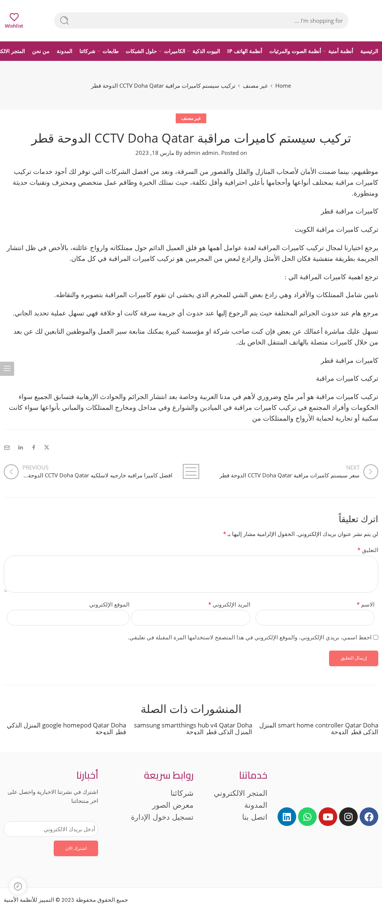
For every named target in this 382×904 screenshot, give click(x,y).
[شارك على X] (47, 448)
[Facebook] (369, 816)
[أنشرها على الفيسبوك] (34, 448)
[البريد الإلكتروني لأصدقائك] (7, 448)
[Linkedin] (287, 816)
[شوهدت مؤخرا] (17, 886)
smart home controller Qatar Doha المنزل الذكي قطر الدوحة (318, 728)
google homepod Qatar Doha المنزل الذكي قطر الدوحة (66, 728)
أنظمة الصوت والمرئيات (295, 50)
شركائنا (87, 50)
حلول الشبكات (141, 50)
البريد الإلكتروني (229, 604)
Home (283, 85)
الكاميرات (174, 50)
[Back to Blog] (191, 471)
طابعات (111, 50)
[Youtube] (328, 816)
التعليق (367, 550)
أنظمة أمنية (340, 50)
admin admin (201, 152)
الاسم (366, 604)
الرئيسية (369, 50)
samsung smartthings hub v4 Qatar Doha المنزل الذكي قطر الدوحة (193, 728)
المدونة (64, 50)
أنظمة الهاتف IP (244, 50)
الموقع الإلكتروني (109, 604)
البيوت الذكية (206, 50)
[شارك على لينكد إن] (21, 448)
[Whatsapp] (307, 816)
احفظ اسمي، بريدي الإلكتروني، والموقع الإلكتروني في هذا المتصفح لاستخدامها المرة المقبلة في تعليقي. (250, 637)
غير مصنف (255, 85)
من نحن (41, 50)
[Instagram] (348, 816)
